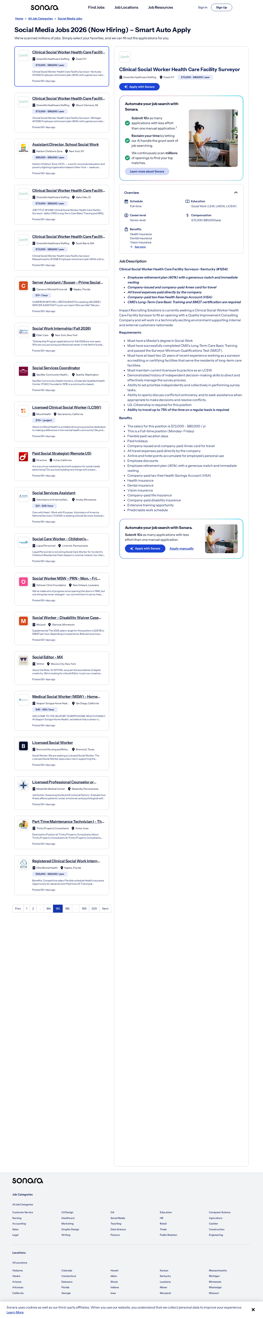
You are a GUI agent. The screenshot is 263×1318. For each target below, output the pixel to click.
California (18, 1293)
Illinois (114, 1281)
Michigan (214, 1276)
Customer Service (22, 1212)
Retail (163, 1223)
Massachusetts (218, 1270)
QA (112, 1212)
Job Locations (126, 7)
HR (161, 1218)
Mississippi (215, 1287)
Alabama (17, 1270)
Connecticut (68, 1276)
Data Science (118, 1229)
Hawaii (114, 1270)
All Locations (19, 1262)
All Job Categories (22, 1204)
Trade (163, 1229)
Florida (65, 1287)
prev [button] (18, 908)
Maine (163, 1287)
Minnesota (215, 1281)
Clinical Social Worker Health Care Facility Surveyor (179, 69)
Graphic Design (70, 1229)
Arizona (16, 1281)
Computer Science (220, 1212)
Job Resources (160, 7)
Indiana (115, 1287)
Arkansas (17, 1287)
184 (48, 908)
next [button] (105, 908)
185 (58, 908)
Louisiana (165, 1281)
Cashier (213, 1223)
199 (84, 908)
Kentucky (165, 1276)
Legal (15, 1234)
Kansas (164, 1270)
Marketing (67, 1223)
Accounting (19, 1223)
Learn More (15, 1312)
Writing (65, 1234)
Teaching (116, 1223)
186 (67, 908)
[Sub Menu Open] (235, 192)
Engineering (216, 1234)
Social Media (118, 1218)
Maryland (165, 1293)
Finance (115, 1234)
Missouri (214, 1293)
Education (166, 1212)
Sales (15, 1229)
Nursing (16, 1218)
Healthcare (68, 1218)
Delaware (67, 1281)
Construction (216, 1229)
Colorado (66, 1270)
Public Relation (168, 1234)
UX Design (67, 1212)
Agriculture (215, 1218)
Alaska (16, 1276)
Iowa (113, 1293)
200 (94, 908)
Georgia (66, 1293)
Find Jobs (96, 7)
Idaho (114, 1276)
